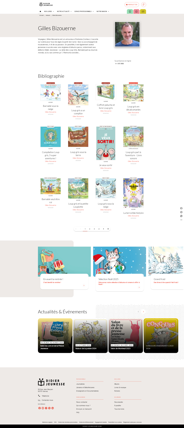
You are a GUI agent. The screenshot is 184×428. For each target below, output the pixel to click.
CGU (55, 422)
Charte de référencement (86, 422)
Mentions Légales (47, 422)
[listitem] (39, 408)
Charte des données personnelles (68, 422)
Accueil (41, 15)
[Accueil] (46, 4)
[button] (132, 4)
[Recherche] (143, 4)
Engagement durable (101, 422)
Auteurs (48, 15)
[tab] (40, 11)
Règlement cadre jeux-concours (132, 422)
